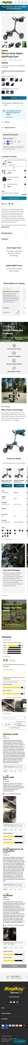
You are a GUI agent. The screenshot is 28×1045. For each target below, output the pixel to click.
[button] (22, 2)
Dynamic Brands (8, 1036)
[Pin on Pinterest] (12, 203)
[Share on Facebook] (9, 203)
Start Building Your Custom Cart (13, 624)
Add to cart (14, 98)
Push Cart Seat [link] (11, 170)
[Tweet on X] (6, 203)
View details (7, 485)
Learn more (9, 117)
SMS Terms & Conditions (6, 1039)
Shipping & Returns (5, 1041)
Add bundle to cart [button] (14, 198)
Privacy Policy (4, 1038)
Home (2, 13)
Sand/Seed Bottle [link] (12, 184)
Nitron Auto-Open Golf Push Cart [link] (16, 160)
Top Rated (7, 13)
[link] (4, 162)
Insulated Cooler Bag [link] (13, 177)
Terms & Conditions (13, 1038)
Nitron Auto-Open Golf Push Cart (18, 13)
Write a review (18, 60)
